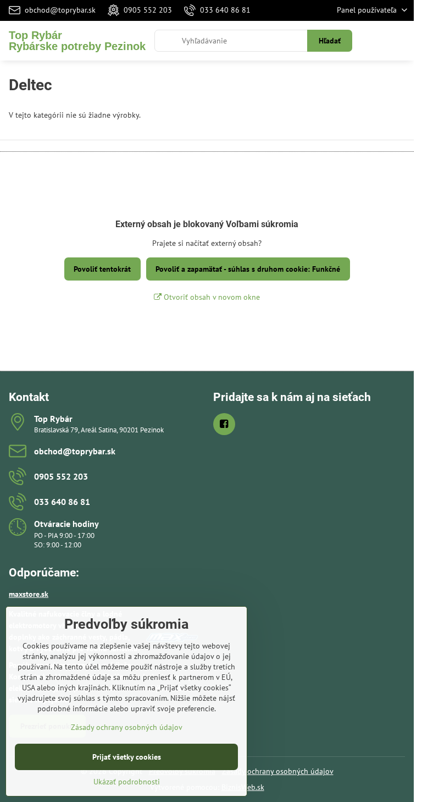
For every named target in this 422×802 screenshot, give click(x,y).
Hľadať (330, 41)
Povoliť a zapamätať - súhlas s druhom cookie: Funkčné (248, 269)
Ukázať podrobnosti (126, 782)
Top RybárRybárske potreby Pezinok (77, 41)
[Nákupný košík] (374, 41)
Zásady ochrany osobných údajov (278, 771)
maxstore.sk (28, 594)
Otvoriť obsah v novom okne (211, 297)
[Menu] (400, 41)
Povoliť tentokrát (102, 269)
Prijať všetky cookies (126, 757)
